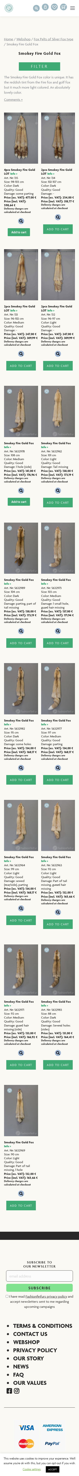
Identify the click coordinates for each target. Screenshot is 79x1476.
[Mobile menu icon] (72, 8)
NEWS (21, 1366)
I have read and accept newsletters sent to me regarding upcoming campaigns (40, 1301)
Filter (39, 66)
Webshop (23, 39)
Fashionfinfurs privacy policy (46, 1296)
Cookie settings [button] (32, 1469)
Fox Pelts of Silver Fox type (53, 39)
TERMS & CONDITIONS (42, 1325)
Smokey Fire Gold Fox (19, 445)
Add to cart (18, 232)
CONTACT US (30, 1333)
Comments (13, 100)
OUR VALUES (30, 1382)
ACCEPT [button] (52, 1469)
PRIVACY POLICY (35, 1350)
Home (8, 39)
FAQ (18, 1374)
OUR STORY (28, 1358)
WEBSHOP (26, 1342)
